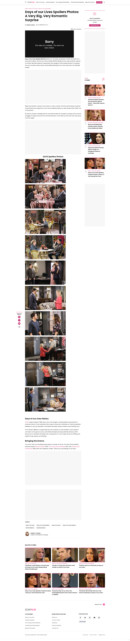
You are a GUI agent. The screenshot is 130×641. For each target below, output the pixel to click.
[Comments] (19, 327)
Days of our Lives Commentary (59, 563)
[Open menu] (25, 2)
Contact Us (55, 628)
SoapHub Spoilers (41, 527)
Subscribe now (95, 25)
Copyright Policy (101, 634)
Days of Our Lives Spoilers (69, 525)
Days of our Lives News (30, 563)
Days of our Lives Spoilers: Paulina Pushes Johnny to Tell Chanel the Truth (96, 174)
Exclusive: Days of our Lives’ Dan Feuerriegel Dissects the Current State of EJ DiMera (64, 592)
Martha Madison (30, 527)
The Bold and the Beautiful (77, 2)
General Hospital (50, 2)
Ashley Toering (31, 25)
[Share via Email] (19, 323)
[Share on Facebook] (19, 317)
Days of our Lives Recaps (85, 589)
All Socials (82, 621)
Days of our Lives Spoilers (43, 525)
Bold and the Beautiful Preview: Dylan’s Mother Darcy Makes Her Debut (95, 126)
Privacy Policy (85, 634)
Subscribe (99, 2)
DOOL (26, 422)
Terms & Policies (56, 625)
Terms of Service (93, 634)
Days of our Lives (40, 2)
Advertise (54, 623)
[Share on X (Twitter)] (19, 320)
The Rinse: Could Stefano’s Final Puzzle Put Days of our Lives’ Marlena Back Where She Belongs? (37, 567)
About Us (54, 617)
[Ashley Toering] (27, 534)
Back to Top (98, 604)
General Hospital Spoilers (94, 97)
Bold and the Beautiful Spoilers (95, 122)
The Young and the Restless (62, 2)
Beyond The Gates (89, 2)
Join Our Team (56, 620)
